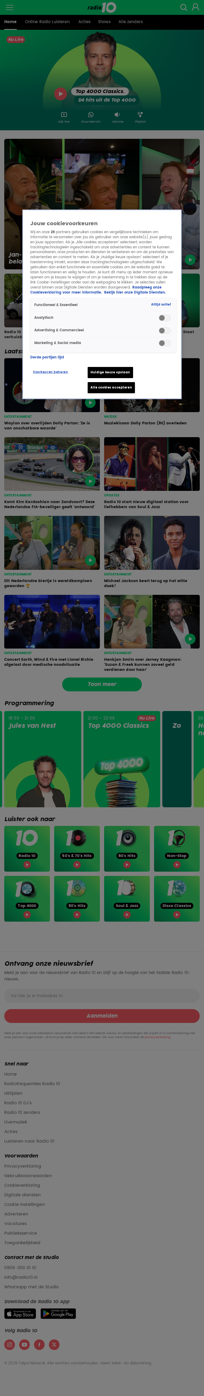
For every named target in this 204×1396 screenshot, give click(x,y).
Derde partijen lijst (47, 357)
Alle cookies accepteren (111, 387)
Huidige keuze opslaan (110, 372)
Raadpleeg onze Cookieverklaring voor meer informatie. (96, 290)
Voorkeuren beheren (50, 372)
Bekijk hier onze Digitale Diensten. (135, 292)
